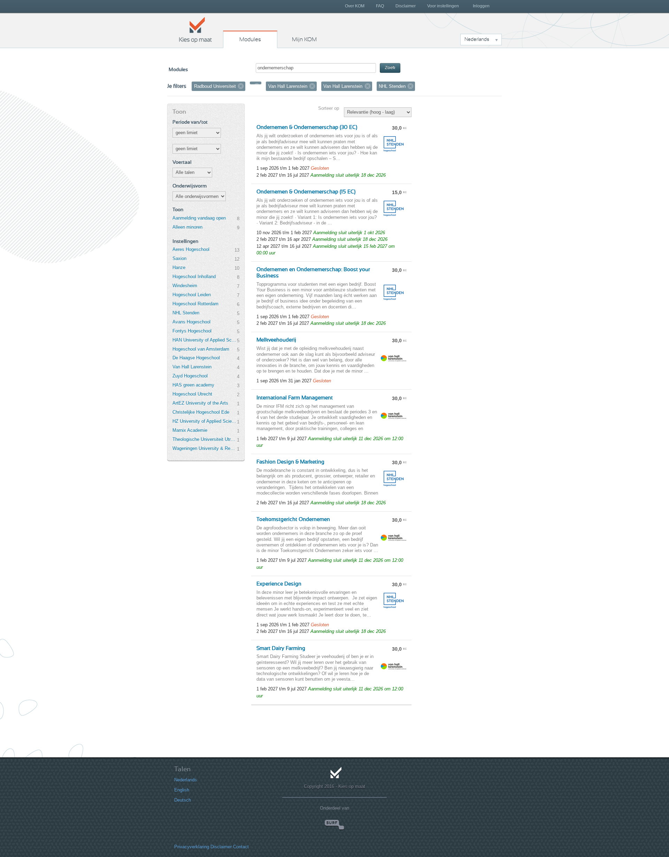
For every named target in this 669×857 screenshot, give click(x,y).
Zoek (390, 68)
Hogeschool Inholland (194, 276)
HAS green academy (193, 385)
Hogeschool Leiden (191, 294)
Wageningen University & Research (204, 448)
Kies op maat (195, 29)
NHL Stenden (185, 312)
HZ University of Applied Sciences (204, 421)
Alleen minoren (187, 227)
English (181, 790)
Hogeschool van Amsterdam (200, 349)
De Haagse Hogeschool (196, 357)
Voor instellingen (443, 6)
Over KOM (354, 6)
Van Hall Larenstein (192, 366)
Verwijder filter (240, 86)
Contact (241, 846)
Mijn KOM (304, 39)
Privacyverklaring (191, 846)
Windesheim (184, 285)
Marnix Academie (189, 430)
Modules (250, 39)
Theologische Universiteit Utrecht (204, 439)
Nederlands (185, 779)
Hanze (178, 267)
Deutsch (182, 800)
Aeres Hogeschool (190, 249)
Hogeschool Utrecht (192, 394)
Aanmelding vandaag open (199, 218)
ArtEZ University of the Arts (200, 403)
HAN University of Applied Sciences (204, 340)
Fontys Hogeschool (192, 331)
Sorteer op (328, 108)
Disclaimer (405, 6)
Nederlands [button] (476, 39)
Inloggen (481, 6)
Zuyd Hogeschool (190, 375)
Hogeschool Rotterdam (195, 303)
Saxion (179, 258)
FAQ (380, 6)
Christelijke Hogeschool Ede (200, 412)
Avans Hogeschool (191, 321)
